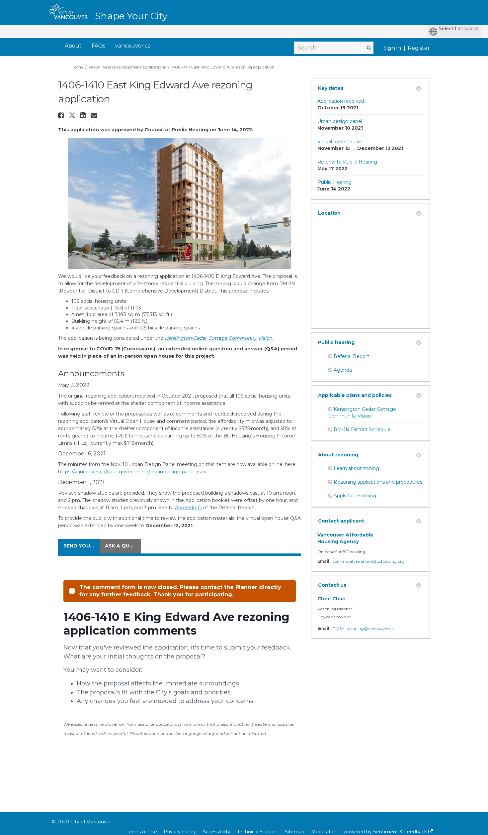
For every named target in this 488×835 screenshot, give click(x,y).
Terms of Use (141, 832)
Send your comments (81, 546)
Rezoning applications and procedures (378, 482)
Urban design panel (339, 121)
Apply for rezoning (355, 496)
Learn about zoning (356, 468)
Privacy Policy (180, 832)
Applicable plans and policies (355, 395)
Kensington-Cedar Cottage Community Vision (218, 338)
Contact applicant (341, 521)
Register (419, 48)
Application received (340, 101)
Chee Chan (331, 599)
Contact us (332, 585)
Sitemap (294, 832)
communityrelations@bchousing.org (368, 561)
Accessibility (216, 832)
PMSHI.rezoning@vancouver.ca (363, 628)
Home (77, 66)
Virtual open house (339, 142)
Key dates (330, 88)
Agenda (343, 370)
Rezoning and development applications (127, 66)
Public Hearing (334, 182)
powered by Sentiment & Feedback (386, 832)
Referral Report (351, 356)
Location (329, 213)
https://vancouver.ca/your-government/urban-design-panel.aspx (132, 472)
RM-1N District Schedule (362, 429)
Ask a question (123, 546)
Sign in (392, 48)
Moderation (324, 832)
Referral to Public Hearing (347, 162)
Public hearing (336, 342)
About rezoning (338, 455)
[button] (61, 115)
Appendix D (188, 508)
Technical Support (257, 832)
